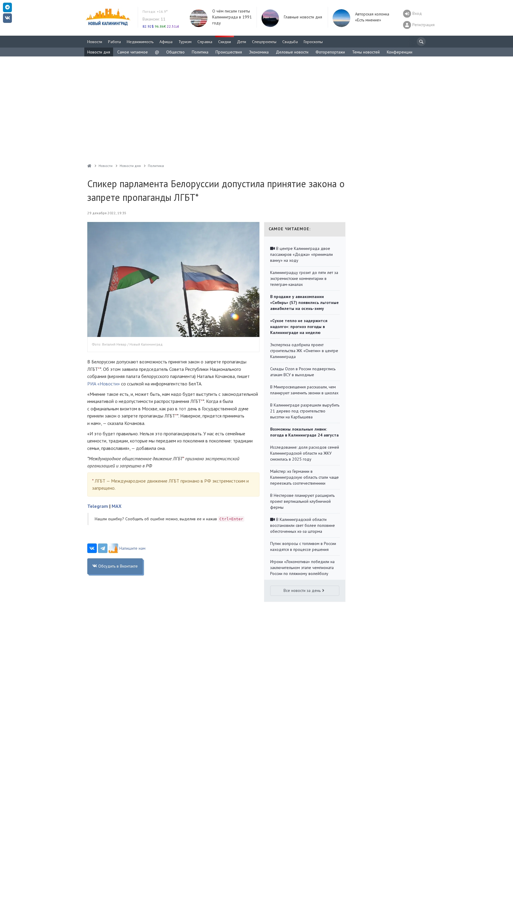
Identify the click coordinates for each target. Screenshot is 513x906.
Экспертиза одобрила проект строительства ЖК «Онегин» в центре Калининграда (304, 350)
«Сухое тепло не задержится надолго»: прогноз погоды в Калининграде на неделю (298, 326)
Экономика (259, 52)
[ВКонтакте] (92, 548)
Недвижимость (140, 41)
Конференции (399, 52)
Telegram (97, 506)
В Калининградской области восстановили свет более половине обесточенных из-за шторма (302, 525)
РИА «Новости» (103, 384)
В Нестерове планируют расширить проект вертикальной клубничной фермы (302, 501)
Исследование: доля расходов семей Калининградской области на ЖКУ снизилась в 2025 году (304, 453)
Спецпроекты (264, 41)
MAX (116, 506)
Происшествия (229, 52)
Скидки (224, 41)
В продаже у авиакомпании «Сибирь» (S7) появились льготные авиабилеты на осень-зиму (304, 302)
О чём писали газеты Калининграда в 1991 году (232, 17)
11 (153, 19)
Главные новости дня (303, 17)
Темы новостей (366, 52)
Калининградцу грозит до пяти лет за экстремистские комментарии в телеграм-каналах (304, 278)
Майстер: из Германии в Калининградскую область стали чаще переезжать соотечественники (304, 477)
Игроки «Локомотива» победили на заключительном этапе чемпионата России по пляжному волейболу (302, 567)
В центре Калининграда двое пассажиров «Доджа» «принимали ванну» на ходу (301, 254)
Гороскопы (313, 41)
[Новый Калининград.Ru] (89, 165)
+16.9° (155, 11)
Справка (204, 41)
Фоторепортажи (330, 52)
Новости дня (98, 52)
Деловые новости (292, 52)
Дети (241, 41)
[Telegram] (102, 548)
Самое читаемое (132, 52)
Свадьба (290, 41)
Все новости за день (302, 590)
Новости (94, 41)
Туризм (184, 41)
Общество (175, 52)
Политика (200, 52)
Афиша (165, 41)
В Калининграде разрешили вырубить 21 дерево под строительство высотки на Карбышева (304, 411)
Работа (114, 41)
